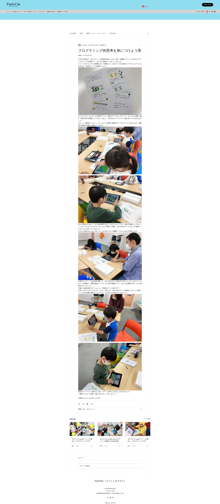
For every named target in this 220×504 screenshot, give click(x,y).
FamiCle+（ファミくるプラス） (110, 481)
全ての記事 (73, 33)
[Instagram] (212, 11)
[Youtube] (207, 11)
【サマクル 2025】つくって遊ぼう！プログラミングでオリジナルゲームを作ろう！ (138, 440)
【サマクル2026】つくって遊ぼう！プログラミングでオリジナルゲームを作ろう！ (82, 440)
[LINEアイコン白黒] (215, 11)
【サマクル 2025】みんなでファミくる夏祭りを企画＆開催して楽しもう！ (110, 440)
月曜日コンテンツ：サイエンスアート (96, 33)
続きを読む (113, 33)
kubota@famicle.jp (110, 488)
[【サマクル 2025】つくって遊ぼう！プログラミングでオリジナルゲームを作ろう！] (137, 429)
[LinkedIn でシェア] (87, 404)
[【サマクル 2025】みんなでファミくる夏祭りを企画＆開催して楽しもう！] (110, 429)
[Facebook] (210, 11)
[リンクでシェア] (91, 404)
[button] (148, 33)
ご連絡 (81, 33)
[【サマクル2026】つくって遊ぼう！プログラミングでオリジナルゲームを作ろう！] (82, 429)
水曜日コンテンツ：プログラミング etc (89, 398)
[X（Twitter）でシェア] (83, 404)
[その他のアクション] (141, 45)
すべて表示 (147, 418)
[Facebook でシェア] (79, 404)
